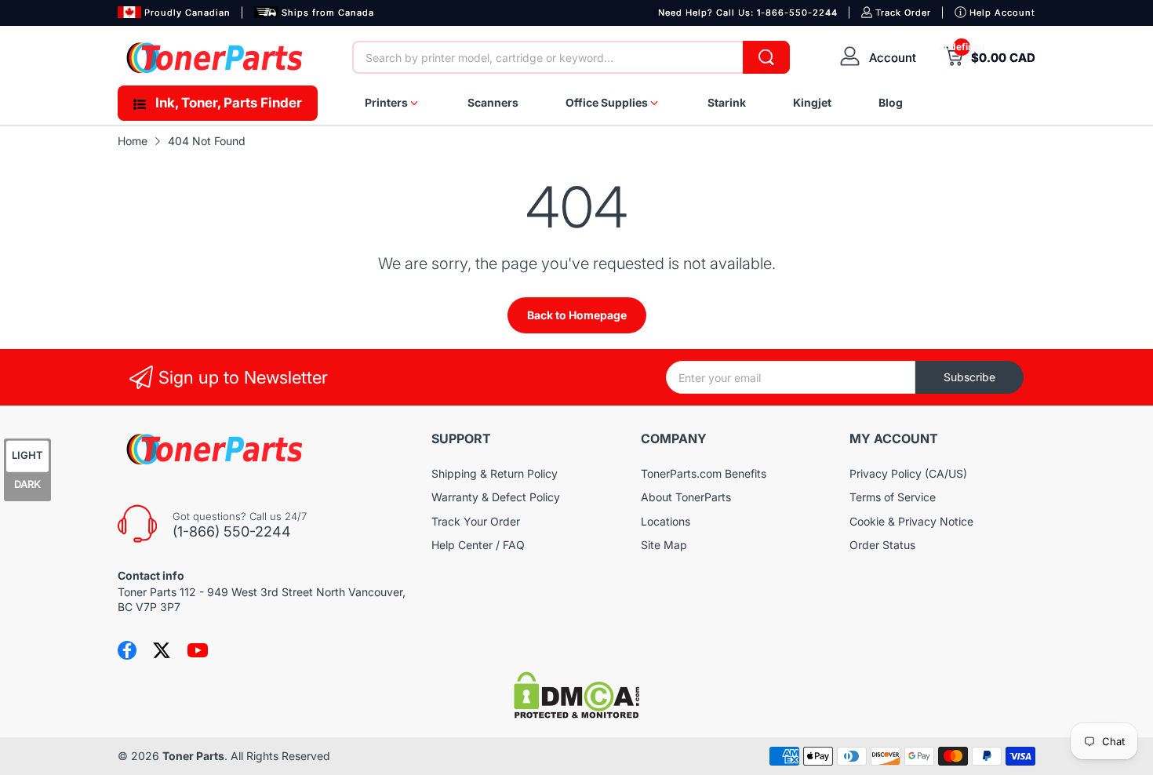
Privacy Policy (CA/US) (908, 473)
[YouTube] (198, 650)
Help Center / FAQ (478, 544)
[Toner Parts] (216, 57)
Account (892, 57)
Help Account (1002, 12)
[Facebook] (127, 650)
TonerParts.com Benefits (703, 473)
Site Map (664, 544)
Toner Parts (193, 755)
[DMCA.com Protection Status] (576, 714)
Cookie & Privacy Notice (911, 521)
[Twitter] (161, 650)
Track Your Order (475, 521)
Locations (665, 521)
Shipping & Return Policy (494, 473)
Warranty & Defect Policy (495, 497)
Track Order (903, 12)
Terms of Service (892, 497)
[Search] (766, 57)
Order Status (882, 544)
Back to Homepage (577, 315)
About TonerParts (686, 497)
